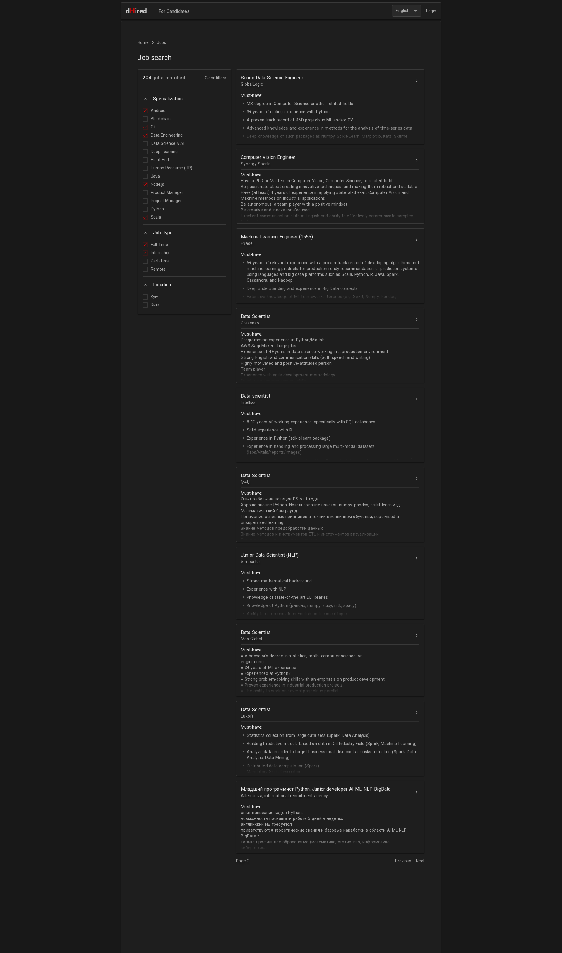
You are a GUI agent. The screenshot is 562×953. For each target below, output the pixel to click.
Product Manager (167, 192)
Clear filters (215, 77)
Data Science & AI (167, 143)
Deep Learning (164, 151)
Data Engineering (167, 135)
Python (157, 209)
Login (431, 10)
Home (143, 42)
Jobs (161, 42)
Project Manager (166, 200)
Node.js (157, 184)
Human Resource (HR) (171, 168)
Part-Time (160, 261)
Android (158, 110)
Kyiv (154, 296)
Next (420, 861)
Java (155, 176)
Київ (155, 304)
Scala (156, 217)
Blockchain (161, 118)
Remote (158, 269)
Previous (403, 861)
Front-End (160, 159)
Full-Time (159, 244)
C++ (154, 127)
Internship (160, 252)
